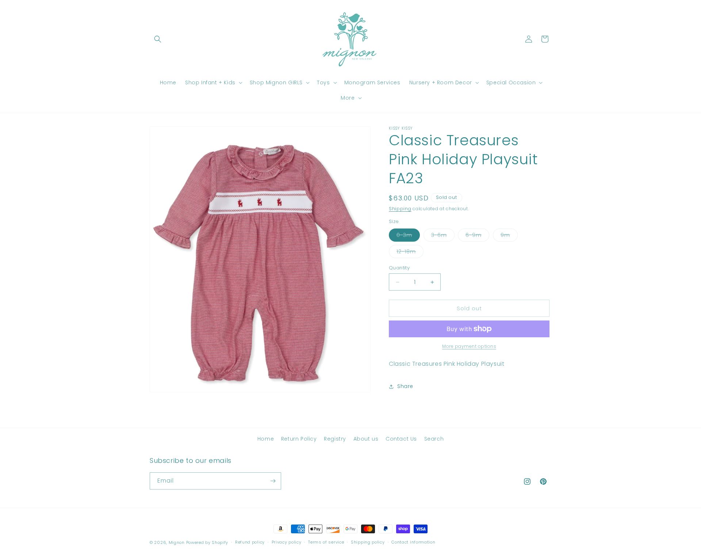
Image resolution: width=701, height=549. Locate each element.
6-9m (477, 236)
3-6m (443, 236)
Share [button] (405, 386)
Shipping (400, 209)
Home (265, 438)
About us (366, 438)
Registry (335, 438)
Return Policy (299, 438)
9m (509, 236)
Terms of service (326, 542)
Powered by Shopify (207, 542)
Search (434, 438)
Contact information (413, 542)
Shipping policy (368, 542)
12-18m (410, 252)
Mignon (177, 542)
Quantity (399, 267)
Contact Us (401, 438)
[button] (158, 39)
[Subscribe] (273, 481)
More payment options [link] (469, 346)
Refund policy (250, 542)
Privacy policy (287, 542)
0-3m (408, 236)
